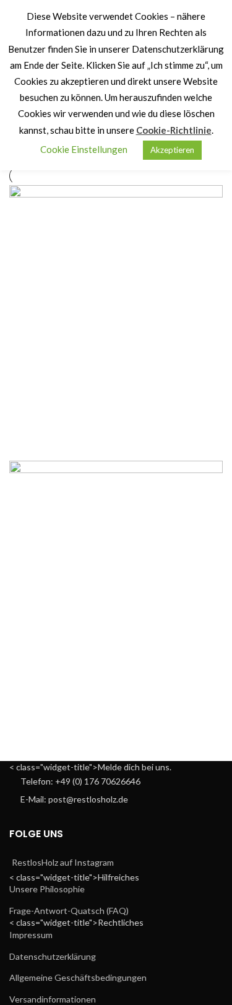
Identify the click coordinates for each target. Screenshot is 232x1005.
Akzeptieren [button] (172, 150)
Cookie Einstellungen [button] (83, 149)
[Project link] (116, 320)
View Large (213, 194)
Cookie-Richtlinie (174, 130)
